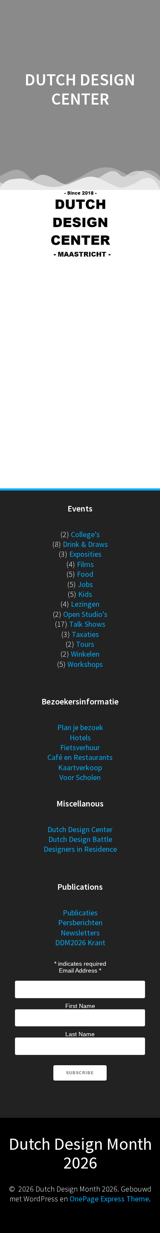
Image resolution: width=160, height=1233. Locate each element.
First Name (80, 1005)
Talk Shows (87, 624)
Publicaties (80, 912)
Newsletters (80, 933)
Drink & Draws (85, 544)
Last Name (80, 1034)
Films (85, 564)
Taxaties (85, 634)
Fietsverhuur (80, 747)
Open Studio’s (85, 614)
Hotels (80, 737)
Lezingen (85, 604)
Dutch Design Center (80, 829)
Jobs (85, 584)
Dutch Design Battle (80, 839)
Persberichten (80, 922)
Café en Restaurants (80, 757)
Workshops (85, 664)
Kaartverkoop (80, 767)
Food (85, 574)
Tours (85, 644)
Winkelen (85, 654)
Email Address (80, 970)
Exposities (85, 554)
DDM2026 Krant (80, 942)
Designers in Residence (80, 849)
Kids (85, 594)
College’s (85, 534)
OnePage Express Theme (109, 1199)
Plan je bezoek (80, 727)
